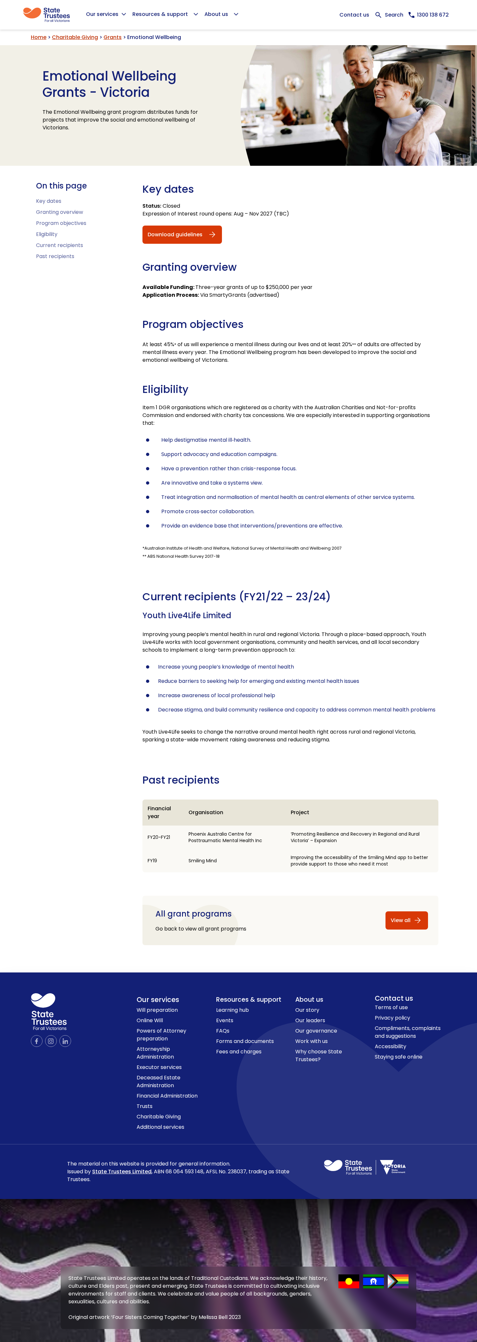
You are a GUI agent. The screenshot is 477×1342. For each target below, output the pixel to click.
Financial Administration (167, 1096)
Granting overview (59, 212)
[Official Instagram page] (51, 1041)
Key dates (48, 201)
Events (224, 1020)
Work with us (311, 1041)
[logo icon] (49, 1011)
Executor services (159, 1067)
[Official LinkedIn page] (65, 1041)
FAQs (222, 1031)
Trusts (145, 1106)
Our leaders (310, 1020)
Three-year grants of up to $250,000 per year (227, 287)
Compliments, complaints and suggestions (408, 1032)
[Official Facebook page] (37, 1041)
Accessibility (390, 1046)
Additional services (160, 1127)
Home (38, 37)
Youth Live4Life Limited (186, 616)
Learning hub (232, 1010)
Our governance (316, 1031)
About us (309, 999)
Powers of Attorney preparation (161, 1034)
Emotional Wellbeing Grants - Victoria (110, 84)
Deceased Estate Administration (158, 1081)
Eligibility (46, 234)
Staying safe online (398, 1057)
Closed (161, 206)
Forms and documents (245, 1041)
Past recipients (55, 256)
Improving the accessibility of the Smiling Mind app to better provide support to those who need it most (359, 860)
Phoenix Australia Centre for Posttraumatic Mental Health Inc (225, 837)
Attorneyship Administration (155, 1053)
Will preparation (157, 1010)
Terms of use (391, 1007)
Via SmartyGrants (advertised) (210, 295)
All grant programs (193, 913)
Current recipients (59, 245)
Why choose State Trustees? (318, 1055)
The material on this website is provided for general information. (178, 1171)
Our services (158, 999)
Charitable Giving (75, 37)
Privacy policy (392, 1018)
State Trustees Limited (122, 1171)
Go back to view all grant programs (200, 928)
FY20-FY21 (159, 837)
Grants (113, 37)
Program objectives (61, 223)
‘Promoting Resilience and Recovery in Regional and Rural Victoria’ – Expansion (355, 837)
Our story (307, 1010)
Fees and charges (239, 1051)
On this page (61, 185)
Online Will (150, 1020)
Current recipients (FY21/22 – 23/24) (236, 596)
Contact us (354, 15)
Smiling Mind (203, 860)
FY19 (152, 860)
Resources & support (248, 999)
